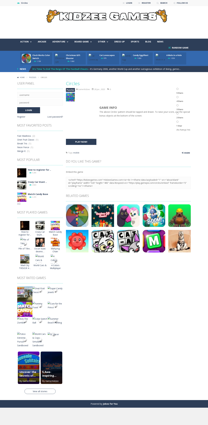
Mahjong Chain (55, 250)
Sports (135, 41)
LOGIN (129, 3)
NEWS (160, 41)
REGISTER (146, 3)
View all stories (40, 391)
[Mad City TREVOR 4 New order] (24, 258)
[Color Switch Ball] (40, 320)
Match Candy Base (38, 194)
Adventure (58, 41)
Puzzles (32, 77)
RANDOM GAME (180, 47)
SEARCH (163, 3)
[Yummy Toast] (40, 305)
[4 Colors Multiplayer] (55, 259)
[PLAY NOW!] (26, 58)
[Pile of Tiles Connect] (24, 243)
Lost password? (55, 116)
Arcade (42, 41)
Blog (148, 41)
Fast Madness (24, 135)
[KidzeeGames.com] (104, 15)
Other (101, 41)
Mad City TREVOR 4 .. (25, 267)
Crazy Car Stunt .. (37, 181)
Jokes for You (110, 403)
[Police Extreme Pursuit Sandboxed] (24, 339)
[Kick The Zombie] (24, 320)
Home (22, 77)
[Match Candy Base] (21, 197)
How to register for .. (39, 169)
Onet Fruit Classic (25, 139)
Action (24, 41)
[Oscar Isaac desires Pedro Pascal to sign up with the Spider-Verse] (40, 242)
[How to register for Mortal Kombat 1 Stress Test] (21, 172)
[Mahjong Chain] (55, 242)
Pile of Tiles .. (24, 248)
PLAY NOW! (81, 141)
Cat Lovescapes (107, 55)
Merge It (21, 151)
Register (21, 116)
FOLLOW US (182, 3)
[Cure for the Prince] (55, 305)
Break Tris (22, 143)
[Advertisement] (135, 29)
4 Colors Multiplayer (55, 267)
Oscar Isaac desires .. (40, 250)
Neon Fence (23, 147)
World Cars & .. (40, 267)
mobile (76, 152)
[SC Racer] (53, 334)
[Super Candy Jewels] (55, 290)
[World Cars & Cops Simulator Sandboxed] (40, 339)
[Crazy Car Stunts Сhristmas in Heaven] (21, 184)
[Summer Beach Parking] (55, 320)
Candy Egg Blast (140, 55)
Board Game (81, 41)
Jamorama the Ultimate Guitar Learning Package (59, 69)
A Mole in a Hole (174, 55)
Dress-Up (119, 41)
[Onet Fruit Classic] (40, 290)
